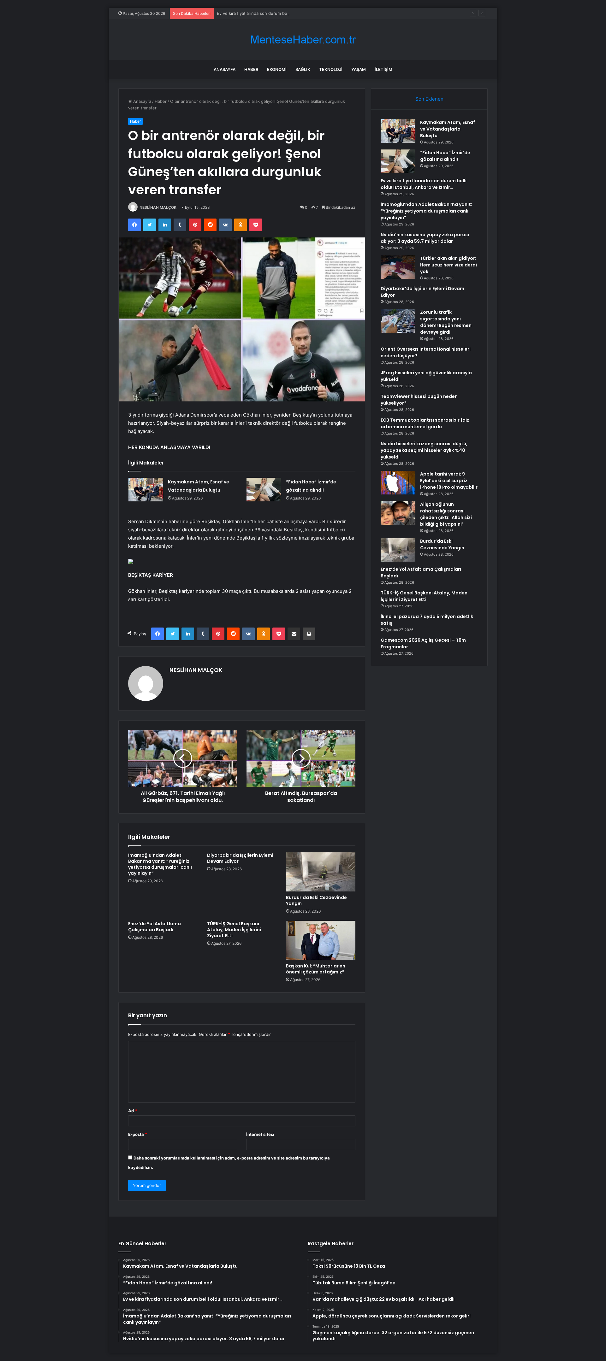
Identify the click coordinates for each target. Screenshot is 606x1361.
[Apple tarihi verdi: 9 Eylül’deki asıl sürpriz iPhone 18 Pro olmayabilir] (398, 482)
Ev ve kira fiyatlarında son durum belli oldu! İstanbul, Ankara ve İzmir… (285, 13)
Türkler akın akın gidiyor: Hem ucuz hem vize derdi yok (448, 265)
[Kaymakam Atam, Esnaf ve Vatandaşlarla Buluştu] (145, 489)
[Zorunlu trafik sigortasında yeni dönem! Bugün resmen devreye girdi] (398, 321)
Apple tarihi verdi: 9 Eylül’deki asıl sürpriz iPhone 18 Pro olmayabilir (449, 480)
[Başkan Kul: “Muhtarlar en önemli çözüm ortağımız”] (320, 940)
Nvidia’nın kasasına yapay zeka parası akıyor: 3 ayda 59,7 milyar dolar (425, 237)
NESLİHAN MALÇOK (158, 207)
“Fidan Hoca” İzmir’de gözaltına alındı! (445, 155)
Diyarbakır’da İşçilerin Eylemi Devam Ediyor (240, 858)
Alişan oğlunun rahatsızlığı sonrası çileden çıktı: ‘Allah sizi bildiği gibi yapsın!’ (446, 514)
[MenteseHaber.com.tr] (303, 39)
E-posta (137, 1134)
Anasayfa (224, 69)
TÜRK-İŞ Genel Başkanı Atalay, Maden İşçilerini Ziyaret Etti (234, 929)
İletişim (383, 69)
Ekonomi (277, 69)
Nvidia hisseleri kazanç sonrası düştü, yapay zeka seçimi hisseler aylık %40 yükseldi (424, 450)
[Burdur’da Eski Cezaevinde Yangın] (320, 871)
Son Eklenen (429, 99)
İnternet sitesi (260, 1134)
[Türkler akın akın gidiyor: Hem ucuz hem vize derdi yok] (398, 267)
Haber (251, 69)
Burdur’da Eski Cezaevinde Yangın (316, 900)
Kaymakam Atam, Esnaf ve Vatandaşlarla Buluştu (447, 129)
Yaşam (358, 69)
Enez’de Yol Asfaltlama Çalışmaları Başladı (154, 926)
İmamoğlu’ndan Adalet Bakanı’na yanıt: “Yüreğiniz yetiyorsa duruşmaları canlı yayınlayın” (160, 864)
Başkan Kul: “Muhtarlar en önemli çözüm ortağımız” (315, 969)
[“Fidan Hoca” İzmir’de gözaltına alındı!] (264, 489)
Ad (132, 1110)
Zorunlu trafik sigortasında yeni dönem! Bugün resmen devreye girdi (446, 322)
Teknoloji (330, 69)
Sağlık (302, 69)
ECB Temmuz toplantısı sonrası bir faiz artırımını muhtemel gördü (425, 423)
